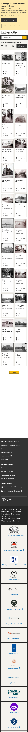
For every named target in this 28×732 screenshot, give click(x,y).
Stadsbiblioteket (5, 456)
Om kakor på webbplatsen (8, 478)
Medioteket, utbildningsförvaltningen (11, 445)
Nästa (14, 372)
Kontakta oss (4, 468)
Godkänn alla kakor (9, 20)
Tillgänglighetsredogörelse (8, 475)
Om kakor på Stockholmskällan (9, 15)
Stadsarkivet (4, 459)
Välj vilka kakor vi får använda (12, 26)
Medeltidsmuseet (5, 452)
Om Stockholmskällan (7, 471)
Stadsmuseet (4, 448)
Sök (24, 37)
